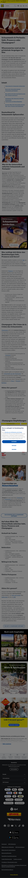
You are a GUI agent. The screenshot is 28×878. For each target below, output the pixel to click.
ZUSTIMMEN (14, 441)
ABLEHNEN (14, 449)
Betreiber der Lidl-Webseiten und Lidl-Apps (13, 432)
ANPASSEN (14, 445)
